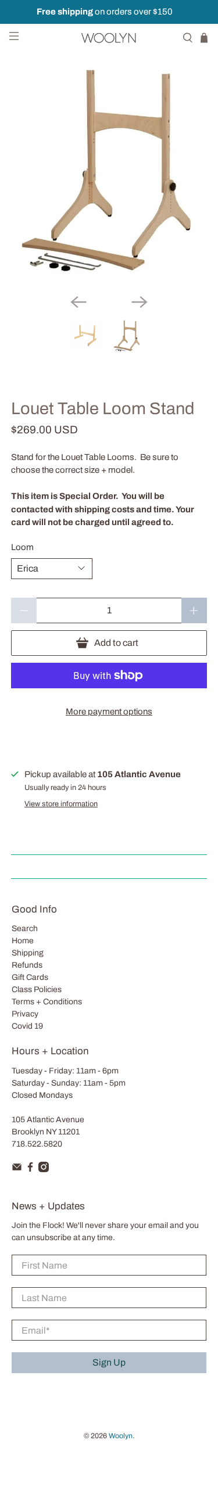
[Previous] (78, 302)
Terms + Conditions (47, 1001)
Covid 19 (27, 1026)
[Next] (139, 302)
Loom (22, 547)
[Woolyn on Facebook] (30, 1169)
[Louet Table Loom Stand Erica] (108, 174)
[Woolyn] (109, 37)
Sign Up (109, 1362)
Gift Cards (30, 977)
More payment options (109, 711)
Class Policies (37, 989)
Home (23, 940)
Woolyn (121, 1436)
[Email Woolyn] (17, 1169)
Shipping (28, 953)
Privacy (25, 1014)
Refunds (27, 965)
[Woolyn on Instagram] (43, 1169)
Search (25, 928)
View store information (61, 804)
